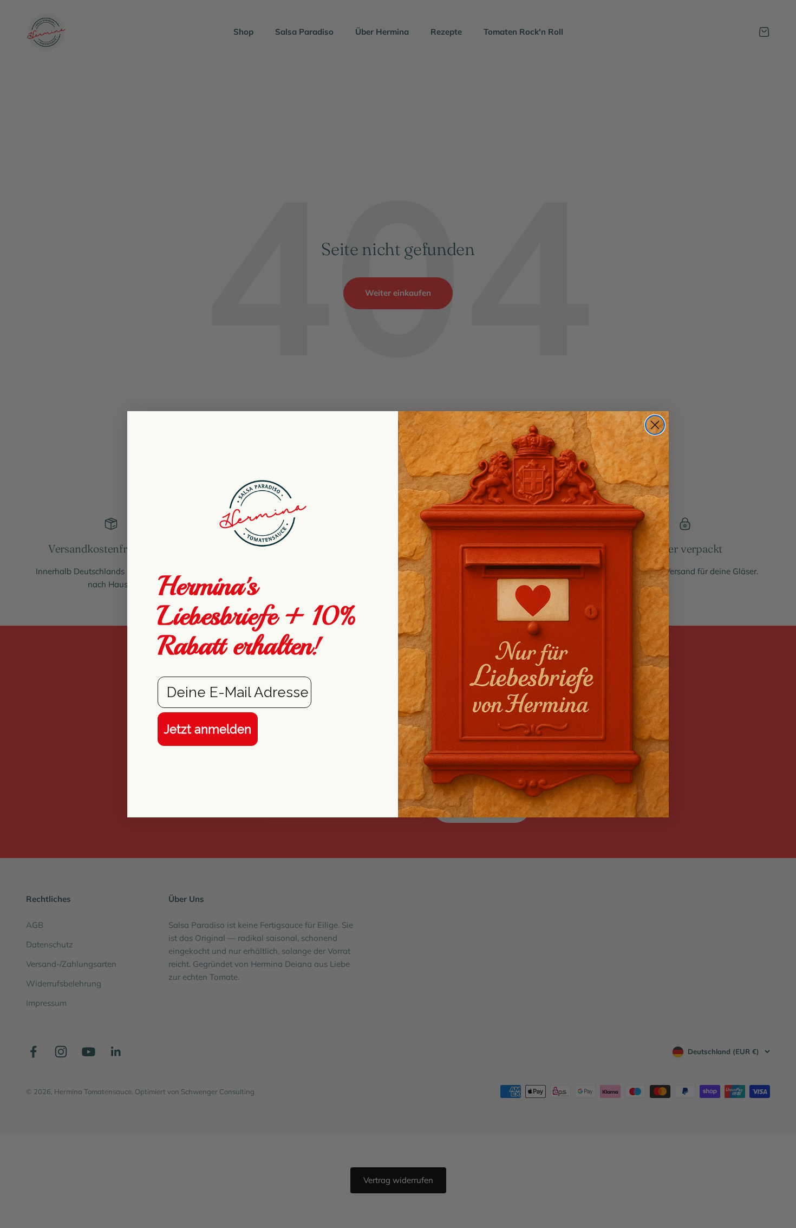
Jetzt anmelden (207, 729)
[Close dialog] (654, 424)
